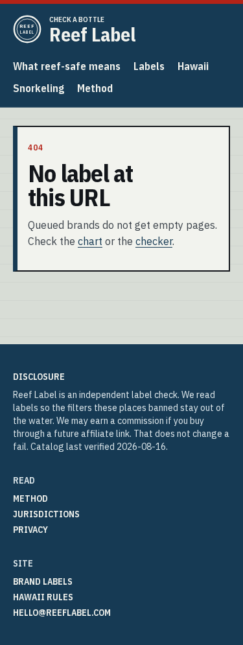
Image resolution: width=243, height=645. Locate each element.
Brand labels (43, 581)
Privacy (30, 529)
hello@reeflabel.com (62, 612)
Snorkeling (38, 88)
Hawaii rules (43, 597)
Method (95, 88)
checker (153, 241)
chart (90, 241)
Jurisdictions (46, 514)
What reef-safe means (67, 66)
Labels (149, 66)
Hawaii (193, 66)
